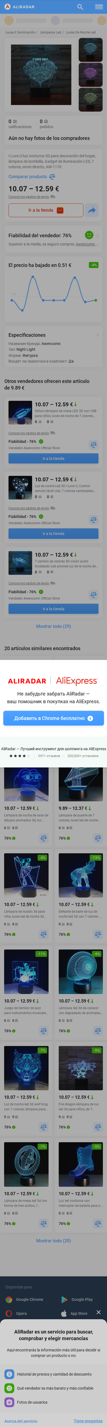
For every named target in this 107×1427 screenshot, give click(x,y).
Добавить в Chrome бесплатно (49, 718)
